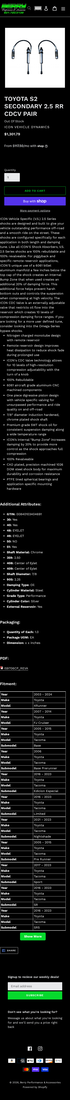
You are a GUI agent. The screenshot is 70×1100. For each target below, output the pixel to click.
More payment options (35, 210)
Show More (33, 936)
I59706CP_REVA (15, 668)
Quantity (10, 169)
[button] (38, 8)
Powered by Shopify (35, 1087)
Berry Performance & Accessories (40, 1082)
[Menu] (63, 8)
